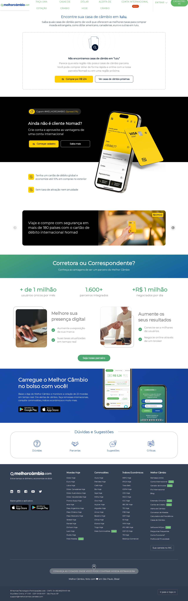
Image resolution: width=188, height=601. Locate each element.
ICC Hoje (126, 501)
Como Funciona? (157, 535)
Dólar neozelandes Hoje (76, 497)
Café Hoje (98, 485)
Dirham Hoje (72, 527)
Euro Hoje (71, 482)
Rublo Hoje (71, 535)
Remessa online (156, 478)
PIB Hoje (126, 512)
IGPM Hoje (126, 489)
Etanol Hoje (99, 523)
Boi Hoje (97, 489)
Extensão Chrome (160, 501)
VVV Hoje (126, 523)
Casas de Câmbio (157, 520)
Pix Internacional (157, 489)
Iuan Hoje (70, 531)
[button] (173, 228)
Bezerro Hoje (99, 516)
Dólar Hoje (71, 478)
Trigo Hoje (98, 527)
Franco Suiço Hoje (74, 501)
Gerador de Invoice (161, 485)
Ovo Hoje (98, 501)
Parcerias (75, 450)
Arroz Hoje (98, 512)
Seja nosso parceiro (94, 358)
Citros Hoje (99, 520)
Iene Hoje (70, 504)
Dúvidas (37, 450)
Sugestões (113, 450)
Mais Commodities (105, 531)
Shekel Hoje (71, 520)
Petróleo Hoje (100, 482)
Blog (152, 493)
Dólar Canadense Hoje (76, 489)
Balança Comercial (130, 539)
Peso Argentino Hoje (75, 508)
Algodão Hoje (100, 508)
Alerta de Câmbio (157, 508)
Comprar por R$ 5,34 (76, 79)
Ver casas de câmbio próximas (114, 79)
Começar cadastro (46, 143)
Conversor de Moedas (159, 512)
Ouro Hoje (98, 478)
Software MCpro (160, 527)
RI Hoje (125, 520)
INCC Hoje (126, 497)
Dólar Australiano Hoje (76, 493)
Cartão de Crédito (160, 504)
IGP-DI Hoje (127, 531)
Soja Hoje (98, 493)
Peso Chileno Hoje (74, 512)
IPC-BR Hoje (127, 527)
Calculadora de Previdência (161, 516)
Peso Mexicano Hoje (75, 516)
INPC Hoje (126, 478)
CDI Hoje (126, 493)
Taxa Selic (126, 485)
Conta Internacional (161, 482)
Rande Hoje (71, 523)
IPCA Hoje (126, 482)
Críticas (151, 450)
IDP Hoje (126, 516)
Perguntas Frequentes (159, 531)
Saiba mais (75, 143)
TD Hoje (125, 508)
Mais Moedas (75, 539)
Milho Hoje (98, 497)
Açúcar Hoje (99, 504)
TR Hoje (125, 535)
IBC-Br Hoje (127, 504)
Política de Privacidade (159, 539)
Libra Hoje (71, 485)
